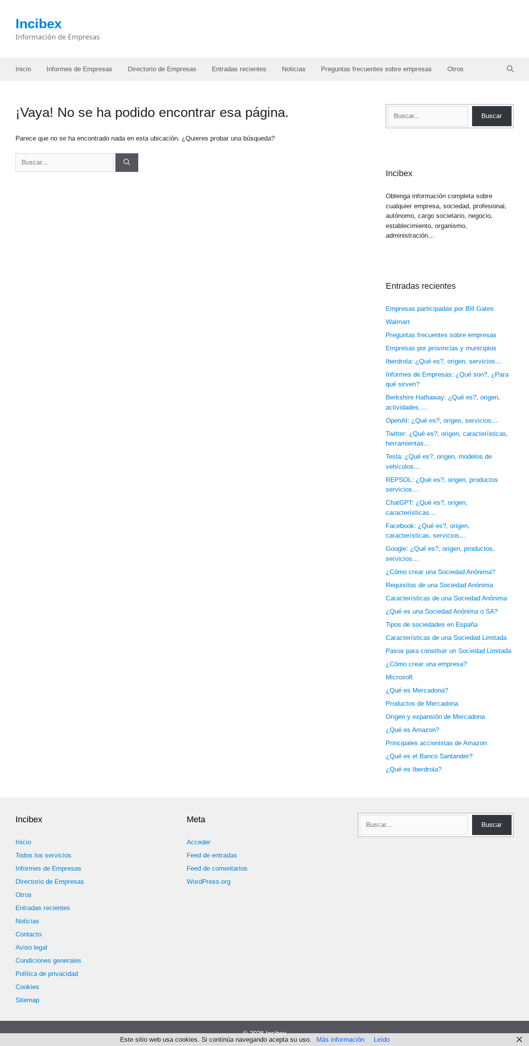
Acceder (199, 842)
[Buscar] (126, 162)
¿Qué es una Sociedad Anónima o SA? (442, 611)
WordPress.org (208, 881)
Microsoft (399, 677)
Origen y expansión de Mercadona (435, 716)
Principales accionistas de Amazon (436, 743)
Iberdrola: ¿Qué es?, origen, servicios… (444, 361)
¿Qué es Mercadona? (417, 690)
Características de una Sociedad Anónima (446, 598)
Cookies (27, 987)
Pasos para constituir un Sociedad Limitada (448, 651)
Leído (382, 1039)
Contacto (28, 934)
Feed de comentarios (217, 868)
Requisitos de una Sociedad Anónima (439, 585)
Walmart (398, 322)
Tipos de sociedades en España (431, 624)
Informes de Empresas (79, 69)
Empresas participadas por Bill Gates (440, 308)
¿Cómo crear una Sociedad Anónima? (440, 572)
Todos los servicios (43, 855)
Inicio (23, 69)
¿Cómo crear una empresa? (426, 664)
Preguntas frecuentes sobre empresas (376, 69)
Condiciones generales (48, 960)
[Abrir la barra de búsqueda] (510, 69)
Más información (340, 1039)
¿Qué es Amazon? (412, 730)
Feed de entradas (212, 855)
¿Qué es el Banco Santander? (429, 756)
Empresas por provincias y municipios (441, 348)
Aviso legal (31, 947)
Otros (455, 69)
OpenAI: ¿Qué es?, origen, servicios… (442, 420)
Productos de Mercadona (422, 703)
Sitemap (27, 1000)
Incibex (38, 23)
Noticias (294, 69)
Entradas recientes (239, 69)
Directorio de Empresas (162, 69)
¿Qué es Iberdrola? (413, 769)
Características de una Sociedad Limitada (446, 637)
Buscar (491, 116)
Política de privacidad (46, 973)
